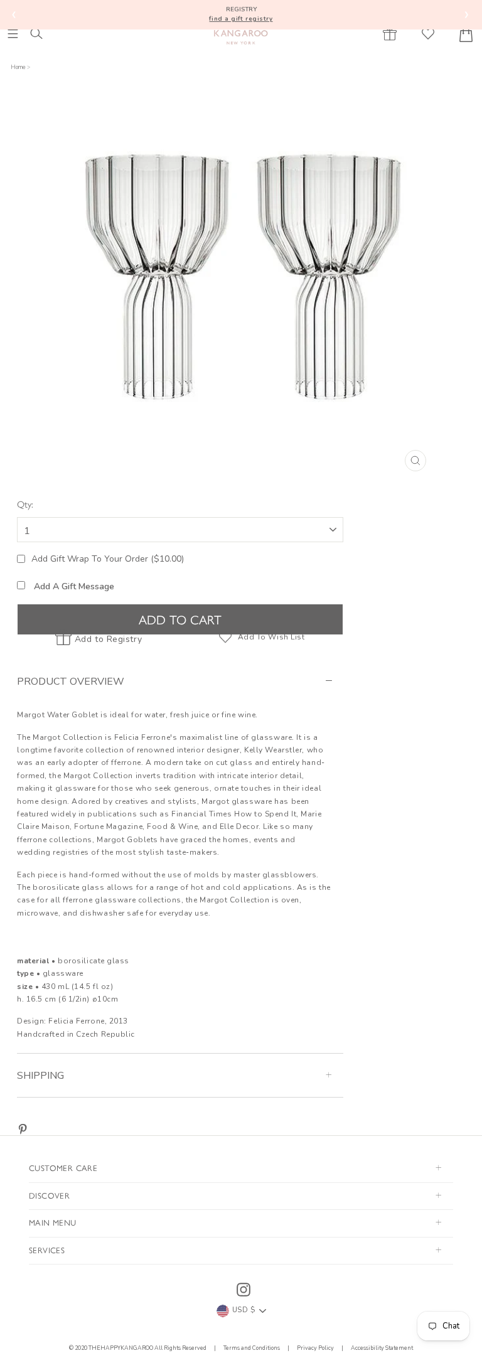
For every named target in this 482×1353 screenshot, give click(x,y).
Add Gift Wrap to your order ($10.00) (107, 559)
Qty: (25, 503)
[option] (244, 288)
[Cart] (466, 33)
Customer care (63, 1168)
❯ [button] (466, 14)
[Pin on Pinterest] (22, 1129)
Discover (49, 1195)
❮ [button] (14, 14)
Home (18, 67)
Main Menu (53, 1222)
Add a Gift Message (72, 586)
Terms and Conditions (252, 1348)
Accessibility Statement (381, 1348)
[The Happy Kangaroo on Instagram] (243, 1290)
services (47, 1250)
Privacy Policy (315, 1348)
